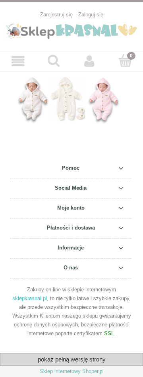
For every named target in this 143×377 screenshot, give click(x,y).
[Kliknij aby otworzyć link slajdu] (71, 99)
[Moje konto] (89, 61)
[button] (18, 61)
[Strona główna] (71, 31)
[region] (71, 99)
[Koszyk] (125, 60)
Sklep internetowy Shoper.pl (72, 371)
